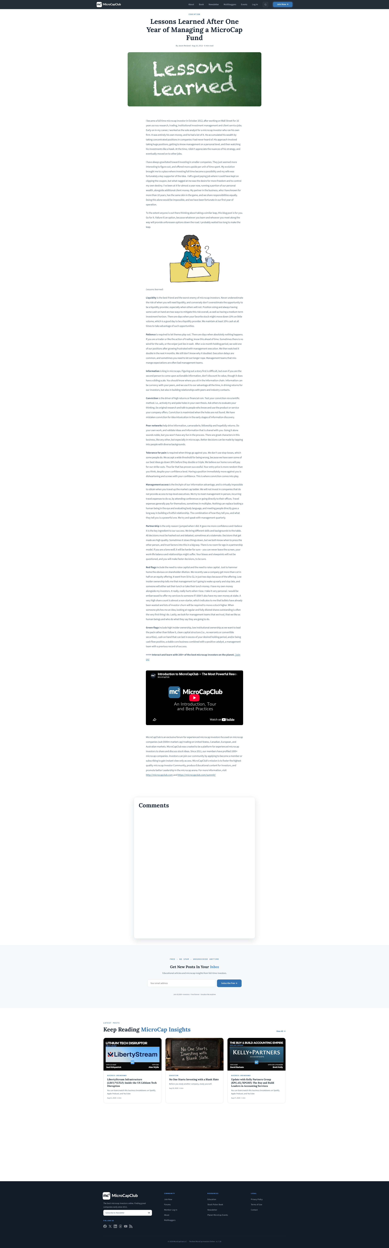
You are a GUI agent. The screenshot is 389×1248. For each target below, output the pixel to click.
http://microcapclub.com (159, 775)
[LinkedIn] (115, 1227)
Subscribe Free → (229, 983)
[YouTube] (125, 1227)
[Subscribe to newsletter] (149, 1213)
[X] (110, 1227)
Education (211, 1199)
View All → (281, 1031)
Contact (254, 1209)
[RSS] (131, 1227)
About (191, 4)
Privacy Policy (257, 1199)
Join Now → (283, 4)
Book (201, 4)
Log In (255, 4)
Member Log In (170, 1209)
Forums (167, 1204)
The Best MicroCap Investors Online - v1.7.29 (205, 1241)
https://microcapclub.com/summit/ (197, 775)
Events (244, 4)
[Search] (265, 4)
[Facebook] (105, 1227)
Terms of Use (256, 1204)
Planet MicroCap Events (217, 1215)
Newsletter (214, 4)
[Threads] (120, 1227)
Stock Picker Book (215, 1204)
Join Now (168, 1199)
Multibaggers (230, 4)
